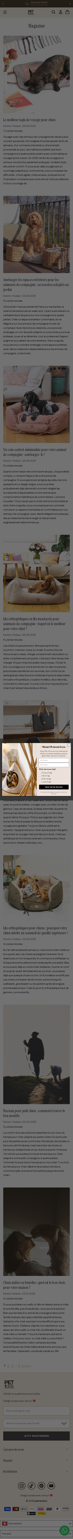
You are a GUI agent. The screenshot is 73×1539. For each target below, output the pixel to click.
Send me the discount (53, 787)
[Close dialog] (68, 745)
